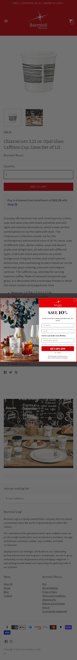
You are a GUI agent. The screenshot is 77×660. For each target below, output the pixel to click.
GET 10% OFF (57, 348)
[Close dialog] (75, 300)
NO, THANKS (58, 352)
